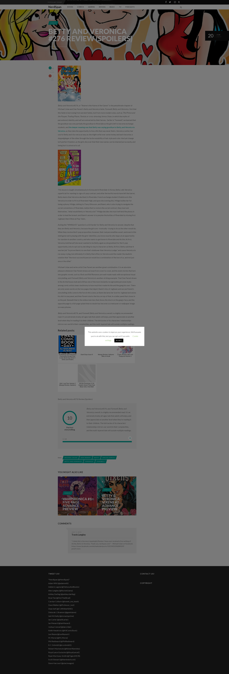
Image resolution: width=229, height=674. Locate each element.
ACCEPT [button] (119, 340)
